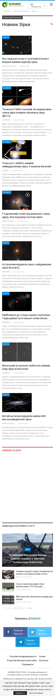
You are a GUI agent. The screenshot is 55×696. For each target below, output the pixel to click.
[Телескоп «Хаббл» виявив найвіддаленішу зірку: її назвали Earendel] (17, 149)
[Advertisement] (27, 488)
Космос (6, 88)
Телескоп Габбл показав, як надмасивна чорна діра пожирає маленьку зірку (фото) (26, 112)
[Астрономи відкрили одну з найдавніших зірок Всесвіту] (17, 250)
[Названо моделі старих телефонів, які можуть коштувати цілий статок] (8, 574)
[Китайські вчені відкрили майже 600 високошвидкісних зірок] (17, 402)
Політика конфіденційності (23, 656)
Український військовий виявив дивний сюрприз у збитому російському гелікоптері (28, 559)
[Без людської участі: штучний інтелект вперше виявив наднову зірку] (17, 45)
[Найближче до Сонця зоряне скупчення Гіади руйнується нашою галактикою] (17, 301)
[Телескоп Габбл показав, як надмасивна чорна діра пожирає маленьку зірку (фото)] (17, 95)
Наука (6, 37)
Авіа (27, 549)
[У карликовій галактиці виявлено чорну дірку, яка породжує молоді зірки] (17, 200)
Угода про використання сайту (22, 660)
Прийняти (20, 693)
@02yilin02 (34, 618)
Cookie (42, 656)
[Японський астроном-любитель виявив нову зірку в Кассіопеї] (17, 352)
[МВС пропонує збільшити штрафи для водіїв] (8, 599)
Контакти (43, 660)
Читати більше (36, 693)
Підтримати (27, 664)
